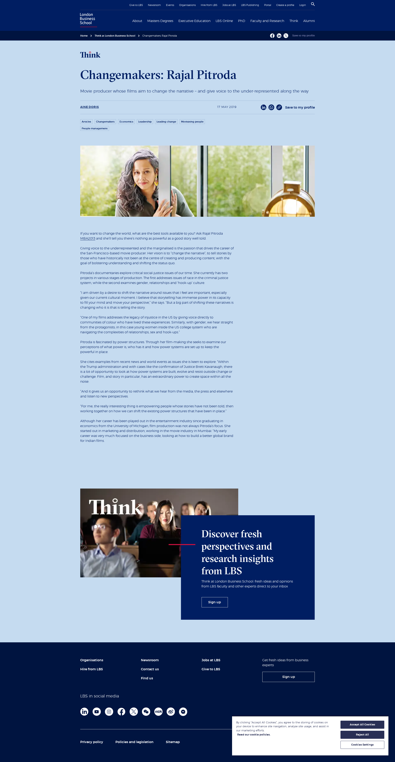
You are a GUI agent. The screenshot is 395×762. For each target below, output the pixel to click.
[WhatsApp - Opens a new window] (271, 107)
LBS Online (224, 21)
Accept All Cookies (362, 724)
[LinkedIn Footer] (84, 712)
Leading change (166, 121)
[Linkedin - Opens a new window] (279, 35)
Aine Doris (89, 107)
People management (95, 128)
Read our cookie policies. (253, 734)
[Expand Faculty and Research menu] (287, 21)
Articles (86, 121)
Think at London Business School (115, 36)
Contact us (150, 669)
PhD (241, 21)
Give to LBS (136, 5)
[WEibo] (171, 712)
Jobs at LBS (229, 5)
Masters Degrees (160, 21)
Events (170, 5)
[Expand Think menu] (301, 21)
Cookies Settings (362, 744)
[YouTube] (97, 712)
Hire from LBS (209, 5)
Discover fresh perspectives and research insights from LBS (237, 552)
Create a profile (285, 5)
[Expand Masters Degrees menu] (176, 21)
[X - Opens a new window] (285, 35)
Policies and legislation (134, 742)
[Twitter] (134, 712)
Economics (126, 121)
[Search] (313, 4)
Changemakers (105, 121)
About (137, 21)
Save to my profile (303, 35)
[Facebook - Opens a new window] (272, 35)
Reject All (362, 734)
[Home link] (87, 20)
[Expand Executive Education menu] (213, 21)
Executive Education (194, 21)
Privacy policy (91, 742)
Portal (267, 5)
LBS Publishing (250, 5)
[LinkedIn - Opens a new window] (263, 107)
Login (302, 5)
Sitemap (173, 742)
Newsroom (154, 5)
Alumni (309, 21)
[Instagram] (109, 712)
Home (84, 36)
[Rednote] (158, 712)
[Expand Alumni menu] (317, 21)
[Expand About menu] (145, 21)
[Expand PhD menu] (248, 21)
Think (293, 21)
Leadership (145, 121)
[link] (214, 602)
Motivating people (192, 121)
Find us (147, 678)
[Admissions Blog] (183, 712)
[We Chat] (146, 712)
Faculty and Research (267, 21)
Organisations (187, 5)
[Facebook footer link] (121, 712)
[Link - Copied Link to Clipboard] (279, 107)
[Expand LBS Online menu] (235, 21)
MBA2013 (87, 238)
